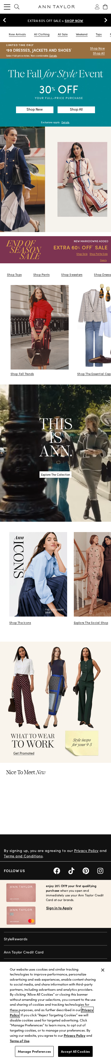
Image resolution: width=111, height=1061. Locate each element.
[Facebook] (60, 870)
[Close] (102, 970)
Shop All (99, 53)
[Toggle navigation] (7, 7)
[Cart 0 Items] (105, 6)
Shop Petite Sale (99, 254)
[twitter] (75, 870)
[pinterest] (90, 870)
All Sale (63, 34)
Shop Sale (82, 254)
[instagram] (102, 870)
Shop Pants (41, 274)
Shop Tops (14, 274)
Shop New (35, 109)
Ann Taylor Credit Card (24, 952)
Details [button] (65, 122)
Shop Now (97, 48)
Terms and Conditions (23, 856)
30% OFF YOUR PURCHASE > (55, 20)
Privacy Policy (86, 850)
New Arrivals (17, 34)
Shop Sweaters (71, 274)
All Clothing (42, 34)
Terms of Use (19, 1040)
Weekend (82, 34)
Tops (99, 34)
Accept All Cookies (75, 1051)
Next (104, 20)
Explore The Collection (55, 474)
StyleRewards (15, 938)
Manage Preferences (34, 1051)
